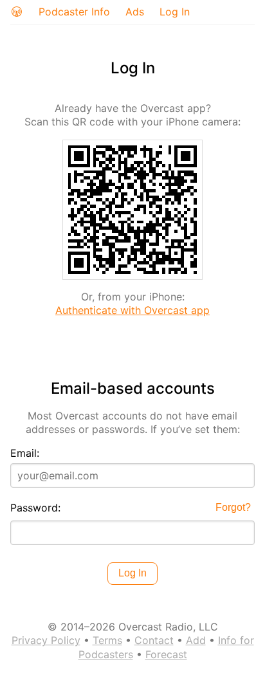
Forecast (166, 654)
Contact (154, 640)
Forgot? (233, 507)
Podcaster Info (74, 11)
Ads (134, 11)
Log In (175, 11)
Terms (107, 640)
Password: (35, 507)
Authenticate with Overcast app (132, 310)
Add (196, 640)
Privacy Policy (46, 640)
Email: (24, 453)
